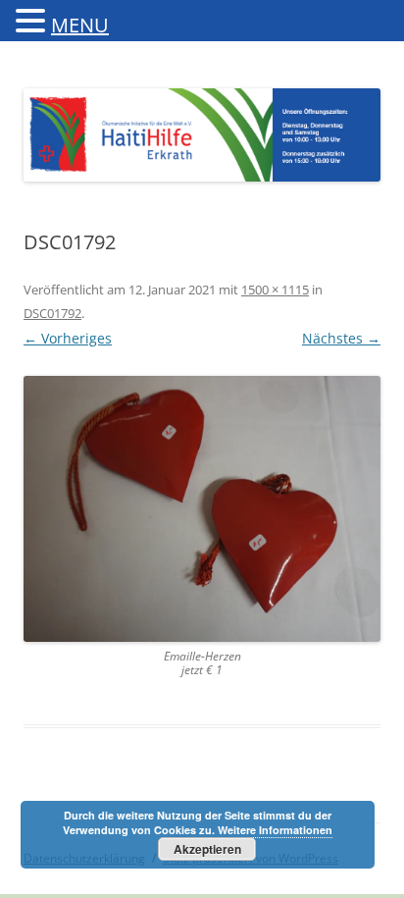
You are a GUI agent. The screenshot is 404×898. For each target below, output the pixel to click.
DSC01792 (52, 313)
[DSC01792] (202, 509)
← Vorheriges (68, 338)
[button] (33, 19)
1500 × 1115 (275, 289)
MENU (80, 25)
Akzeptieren (207, 849)
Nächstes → (341, 338)
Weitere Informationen (275, 829)
